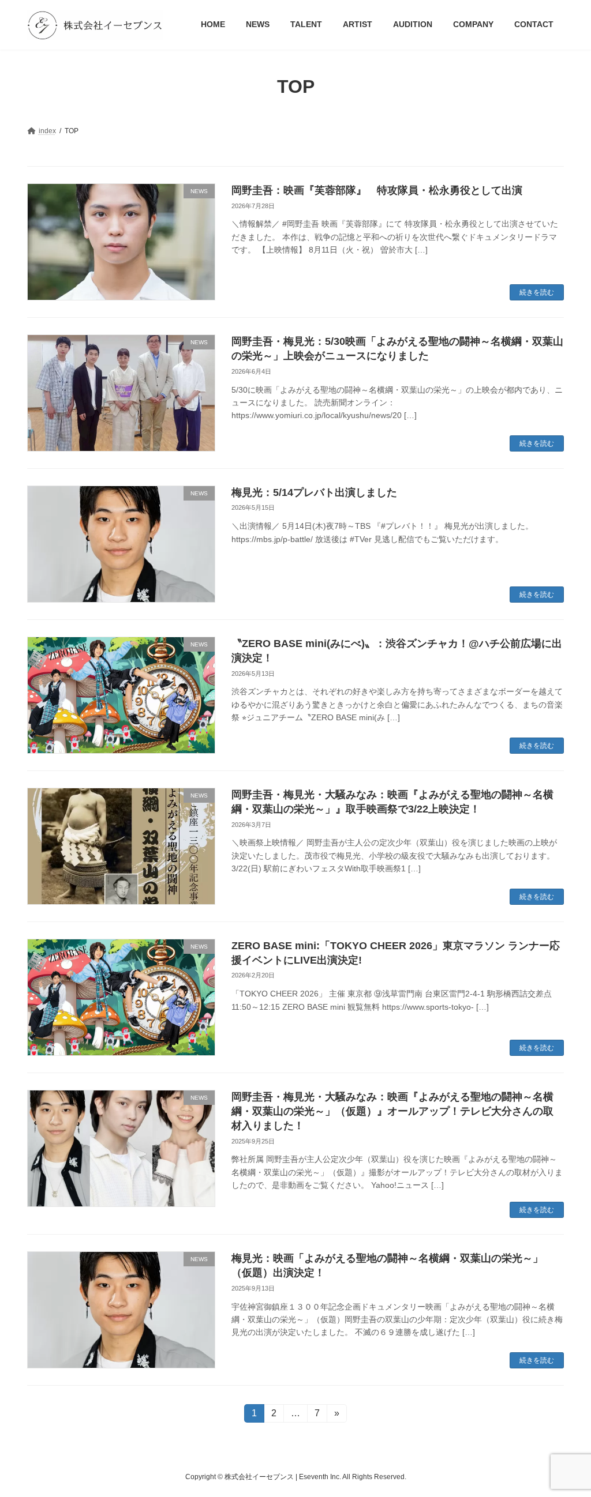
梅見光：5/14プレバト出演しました (314, 492)
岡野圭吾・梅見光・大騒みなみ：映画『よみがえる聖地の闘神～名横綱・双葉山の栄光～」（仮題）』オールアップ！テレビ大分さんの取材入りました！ (392, 1111)
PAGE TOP (565, 1441)
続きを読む (536, 292)
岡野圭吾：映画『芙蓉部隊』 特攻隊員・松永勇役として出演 (376, 190)
